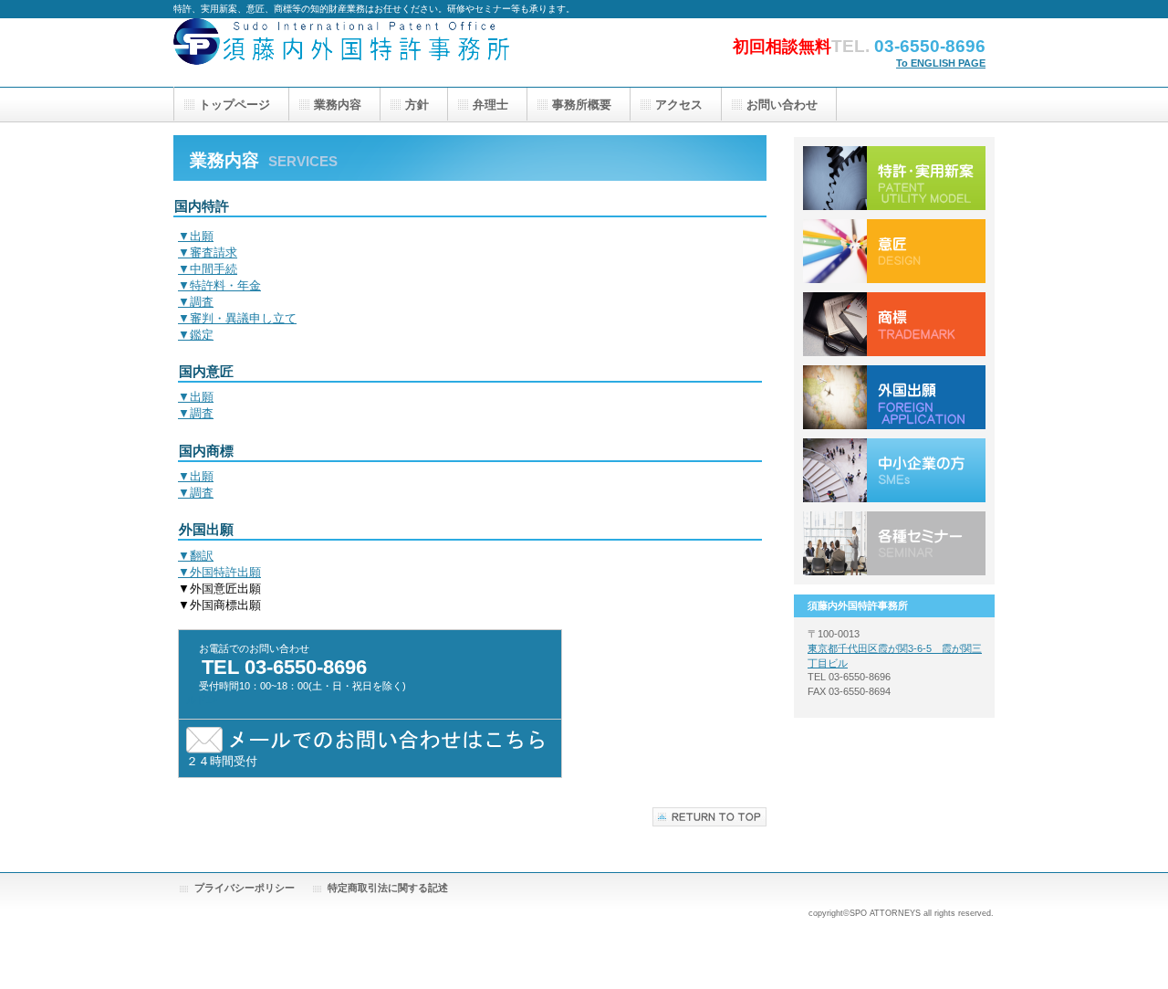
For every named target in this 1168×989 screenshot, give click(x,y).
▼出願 (196, 236)
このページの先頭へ (709, 816)
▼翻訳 (196, 556)
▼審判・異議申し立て (237, 318)
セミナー (894, 543)
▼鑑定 (196, 335)
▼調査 (196, 302)
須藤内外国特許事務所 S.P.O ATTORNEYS (355, 52)
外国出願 (894, 397)
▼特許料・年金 (219, 285)
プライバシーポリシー (244, 887)
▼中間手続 (207, 269)
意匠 (894, 251)
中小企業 (894, 470)
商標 (894, 324)
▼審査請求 (207, 252)
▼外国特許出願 (219, 572)
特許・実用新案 (894, 178)
